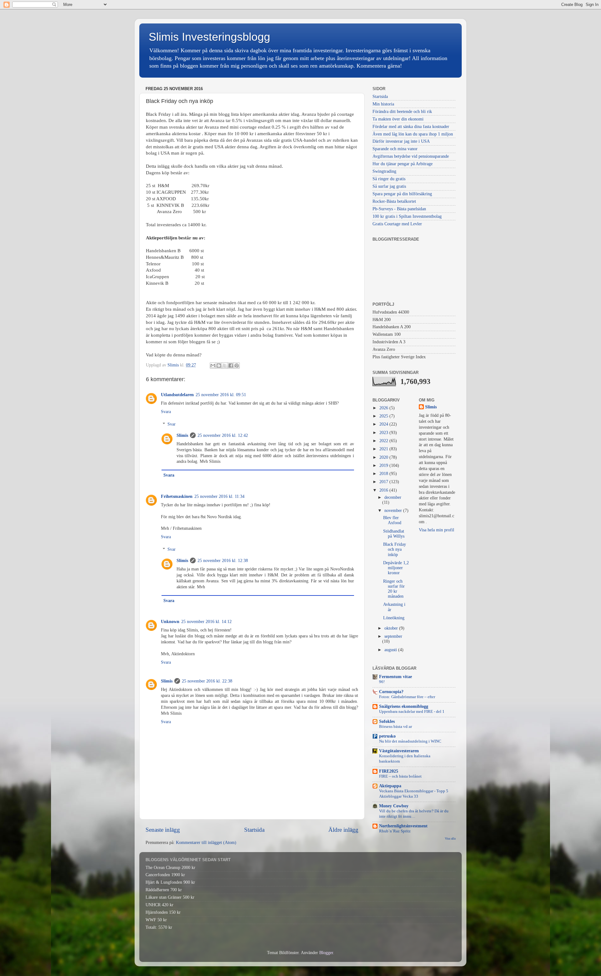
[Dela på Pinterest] (237, 365)
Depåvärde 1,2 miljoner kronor (396, 567)
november (393, 510)
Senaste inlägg (163, 829)
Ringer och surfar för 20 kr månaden (394, 589)
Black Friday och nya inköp (394, 549)
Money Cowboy (393, 806)
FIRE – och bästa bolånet (400, 776)
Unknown (170, 621)
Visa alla (450, 838)
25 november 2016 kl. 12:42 (223, 435)
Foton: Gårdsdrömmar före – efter (407, 697)
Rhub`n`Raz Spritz (395, 831)
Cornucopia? (391, 691)
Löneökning (393, 618)
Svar (171, 424)
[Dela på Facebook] (231, 365)
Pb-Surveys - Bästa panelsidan (399, 209)
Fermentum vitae (395, 676)
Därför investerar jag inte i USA (401, 141)
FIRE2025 (388, 771)
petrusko (387, 736)
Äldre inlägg (343, 829)
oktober (391, 628)
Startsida (254, 829)
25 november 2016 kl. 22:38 (207, 681)
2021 (384, 449)
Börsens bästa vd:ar (395, 726)
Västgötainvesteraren (399, 751)
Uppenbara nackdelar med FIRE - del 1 (411, 711)
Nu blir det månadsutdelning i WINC (410, 741)
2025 (384, 416)
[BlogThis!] (219, 365)
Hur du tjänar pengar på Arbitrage (402, 163)
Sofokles (387, 721)
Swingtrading (384, 171)
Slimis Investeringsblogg (209, 36)
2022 (384, 440)
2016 (384, 490)
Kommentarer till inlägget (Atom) (206, 842)
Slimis (182, 435)
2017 (384, 481)
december (392, 497)
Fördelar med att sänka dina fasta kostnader (410, 126)
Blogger (326, 952)
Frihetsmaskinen (177, 496)
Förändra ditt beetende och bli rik (402, 111)
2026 (384, 408)
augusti (391, 649)
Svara (166, 411)
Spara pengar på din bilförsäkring (402, 194)
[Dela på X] (225, 365)
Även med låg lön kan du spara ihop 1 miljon (412, 134)
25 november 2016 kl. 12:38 (223, 560)
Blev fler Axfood (392, 520)
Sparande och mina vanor (395, 148)
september (393, 636)
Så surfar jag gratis (389, 186)
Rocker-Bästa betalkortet (394, 201)
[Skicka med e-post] (213, 365)
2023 (384, 432)
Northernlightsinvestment (403, 826)
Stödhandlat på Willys (393, 534)
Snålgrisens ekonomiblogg (403, 706)
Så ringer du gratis (388, 178)
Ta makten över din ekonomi (398, 119)
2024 (384, 424)
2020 (384, 457)
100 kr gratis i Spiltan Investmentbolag (407, 216)
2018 (384, 473)
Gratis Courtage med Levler (397, 224)
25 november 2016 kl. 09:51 (221, 394)
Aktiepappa (390, 786)
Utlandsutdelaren (177, 394)
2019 (384, 465)
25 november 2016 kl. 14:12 (206, 621)
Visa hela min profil (436, 530)
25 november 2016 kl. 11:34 (219, 496)
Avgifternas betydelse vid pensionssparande (410, 156)
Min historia (383, 104)
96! (382, 682)
